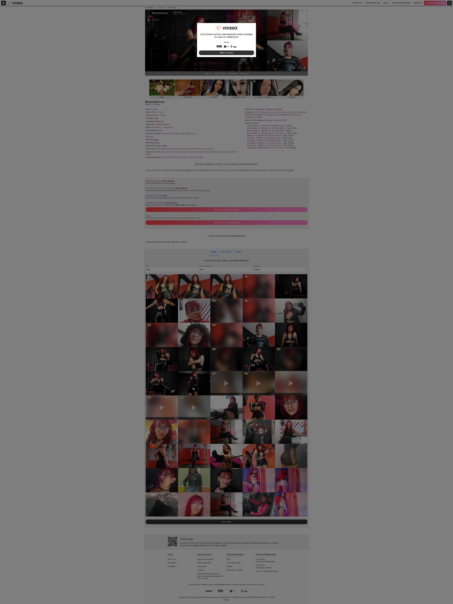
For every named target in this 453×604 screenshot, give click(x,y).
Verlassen (226, 42)
